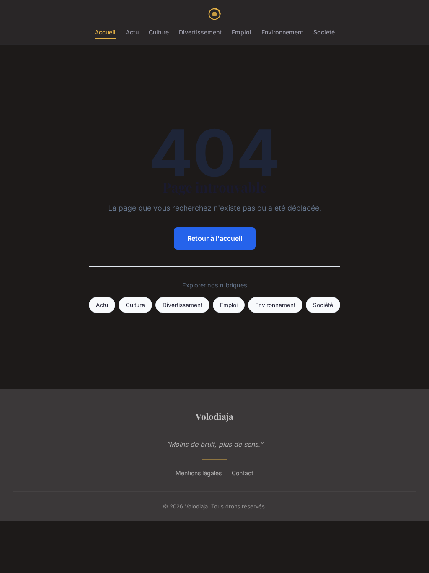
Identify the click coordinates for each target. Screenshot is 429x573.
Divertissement (200, 32)
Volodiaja (214, 416)
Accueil (105, 32)
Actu (132, 32)
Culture (159, 32)
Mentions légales (199, 473)
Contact (242, 473)
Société (324, 32)
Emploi (241, 32)
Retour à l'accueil (214, 238)
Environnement (282, 32)
